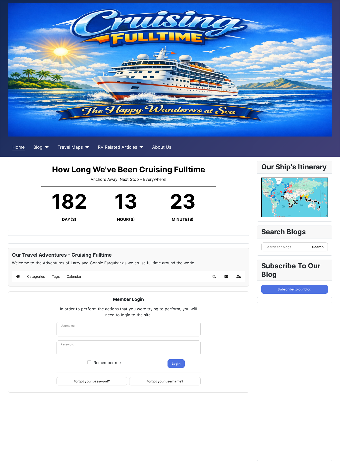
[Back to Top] (331, 456)
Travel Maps (70, 147)
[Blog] (46, 147)
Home (18, 147)
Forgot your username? (165, 381)
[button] (214, 276)
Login (176, 364)
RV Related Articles (117, 147)
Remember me (107, 363)
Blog (38, 147)
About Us (161, 147)
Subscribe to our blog (294, 289)
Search (318, 247)
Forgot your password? (92, 381)
